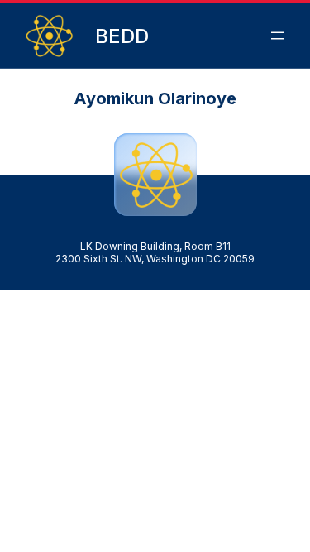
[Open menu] (278, 36)
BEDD (122, 36)
